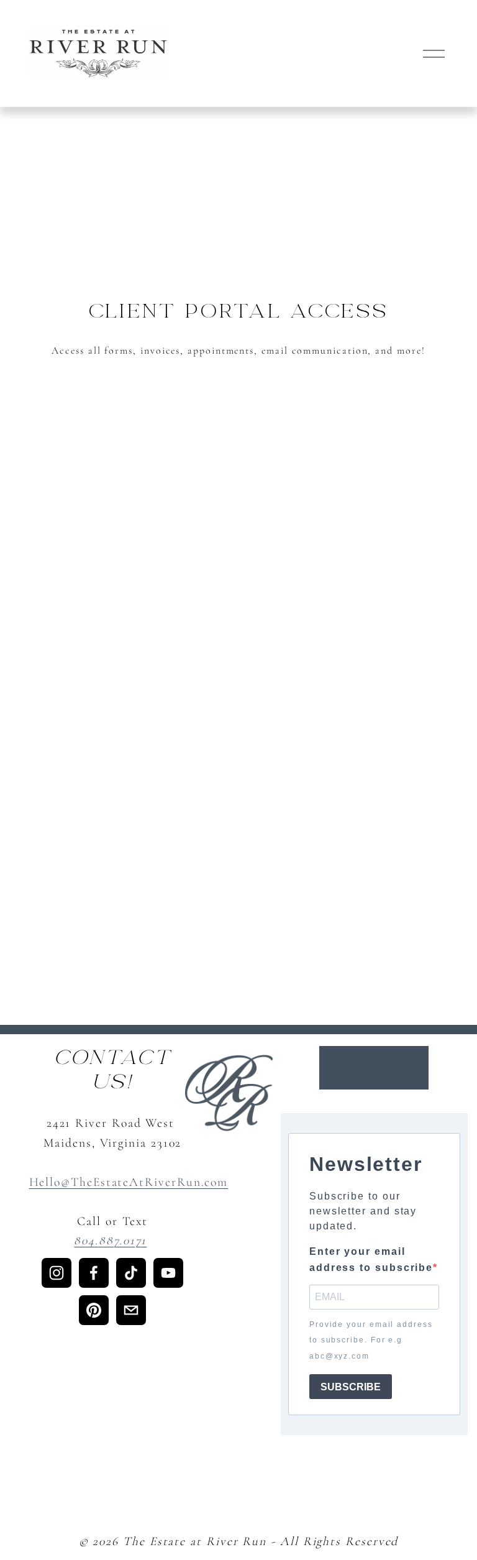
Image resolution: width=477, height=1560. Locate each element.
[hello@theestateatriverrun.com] (131, 1310)
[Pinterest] (94, 1310)
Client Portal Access (374, 1067)
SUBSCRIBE (350, 1387)
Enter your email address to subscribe (371, 1259)
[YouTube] (168, 1273)
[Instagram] (56, 1273)
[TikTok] (131, 1273)
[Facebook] (94, 1273)
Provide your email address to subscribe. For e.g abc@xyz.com (371, 1340)
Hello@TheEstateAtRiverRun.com (129, 1182)
